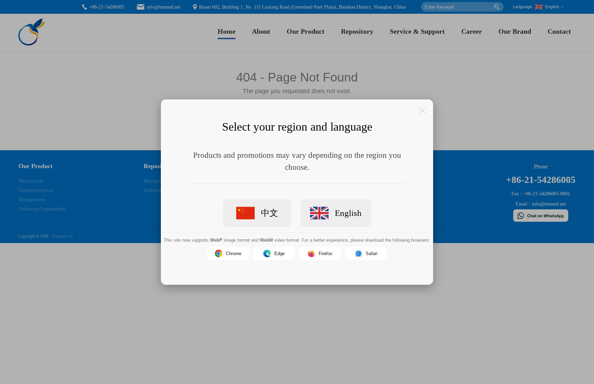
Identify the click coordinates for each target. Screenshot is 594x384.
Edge (279, 253)
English (348, 212)
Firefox (325, 253)
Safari (371, 253)
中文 (269, 212)
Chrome (233, 253)
